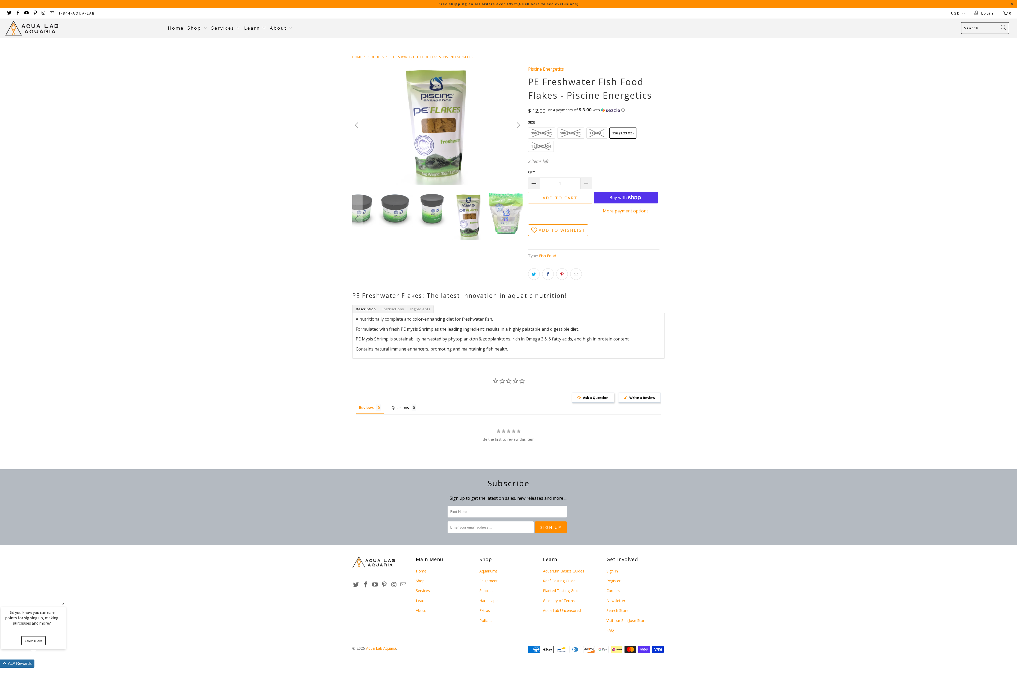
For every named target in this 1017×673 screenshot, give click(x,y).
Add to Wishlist (562, 230)
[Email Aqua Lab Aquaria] (52, 13)
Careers (613, 590)
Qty (531, 172)
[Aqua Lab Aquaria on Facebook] (17, 13)
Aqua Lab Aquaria (381, 648)
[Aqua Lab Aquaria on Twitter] (9, 13)
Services (223, 28)
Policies (485, 620)
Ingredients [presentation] (420, 309)
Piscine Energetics (546, 69)
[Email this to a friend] (576, 274)
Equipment (488, 580)
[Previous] (357, 125)
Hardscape (488, 600)
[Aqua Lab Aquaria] (84, 28)
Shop (194, 28)
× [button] (63, 603)
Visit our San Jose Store (626, 620)
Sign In (612, 571)
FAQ (610, 630)
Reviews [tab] (366, 407)
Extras (484, 610)
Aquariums (488, 571)
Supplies (486, 590)
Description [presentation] (366, 309)
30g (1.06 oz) (541, 133)
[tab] (365, 309)
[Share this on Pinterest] (562, 274)
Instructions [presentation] (393, 309)
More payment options (626, 211)
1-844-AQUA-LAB (76, 13)
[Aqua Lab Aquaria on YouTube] (26, 13)
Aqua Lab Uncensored (562, 610)
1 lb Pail (596, 133)
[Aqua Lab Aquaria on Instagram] (43, 13)
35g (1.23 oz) (623, 133)
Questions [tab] (400, 407)
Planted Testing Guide (562, 590)
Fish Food (547, 255)
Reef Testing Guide (559, 580)
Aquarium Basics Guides (563, 571)
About (279, 28)
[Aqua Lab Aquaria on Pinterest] (34, 13)
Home (176, 28)
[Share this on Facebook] (548, 274)
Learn (253, 28)
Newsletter (615, 600)
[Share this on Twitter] (534, 274)
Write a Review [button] (642, 397)
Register (613, 580)
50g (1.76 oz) (570, 133)
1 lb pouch (541, 146)
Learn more (33, 641)
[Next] (517, 125)
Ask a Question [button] (596, 397)
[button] (586, 110)
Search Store (617, 610)
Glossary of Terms (559, 600)
